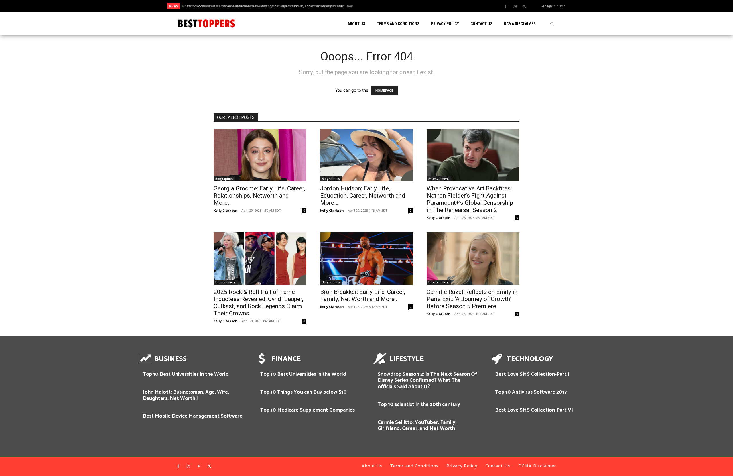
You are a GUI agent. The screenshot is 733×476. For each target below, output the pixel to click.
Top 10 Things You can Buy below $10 (303, 392)
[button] (552, 24)
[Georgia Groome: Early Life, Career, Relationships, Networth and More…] (260, 155)
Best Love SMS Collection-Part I (532, 374)
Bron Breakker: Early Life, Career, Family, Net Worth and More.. (362, 295)
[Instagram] (515, 7)
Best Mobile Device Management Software (192, 416)
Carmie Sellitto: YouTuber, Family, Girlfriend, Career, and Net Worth (417, 425)
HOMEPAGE (384, 90)
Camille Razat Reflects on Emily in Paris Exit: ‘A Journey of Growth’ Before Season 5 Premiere (472, 299)
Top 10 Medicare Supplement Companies (307, 410)
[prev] (381, 6)
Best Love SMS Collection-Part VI (534, 410)
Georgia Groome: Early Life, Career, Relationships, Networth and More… (259, 195)
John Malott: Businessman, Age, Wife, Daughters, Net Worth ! (186, 395)
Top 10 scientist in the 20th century (419, 404)
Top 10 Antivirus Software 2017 (531, 392)
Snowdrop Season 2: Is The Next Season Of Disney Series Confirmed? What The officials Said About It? (427, 380)
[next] (390, 6)
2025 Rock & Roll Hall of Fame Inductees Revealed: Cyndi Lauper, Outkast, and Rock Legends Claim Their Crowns (258, 302)
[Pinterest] (199, 466)
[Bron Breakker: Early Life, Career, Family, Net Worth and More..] (366, 258)
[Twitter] (524, 7)
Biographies (224, 179)
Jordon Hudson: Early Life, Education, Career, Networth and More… (362, 195)
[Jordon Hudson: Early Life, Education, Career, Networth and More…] (366, 155)
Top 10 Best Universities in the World (186, 374)
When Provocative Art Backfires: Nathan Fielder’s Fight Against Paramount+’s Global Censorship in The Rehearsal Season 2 (470, 199)
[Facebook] (505, 7)
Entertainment (438, 179)
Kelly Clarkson (225, 210)
